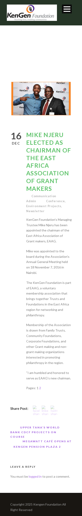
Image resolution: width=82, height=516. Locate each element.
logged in (35, 476)
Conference (55, 201)
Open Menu (67, 9)
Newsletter (35, 211)
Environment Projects (43, 206)
